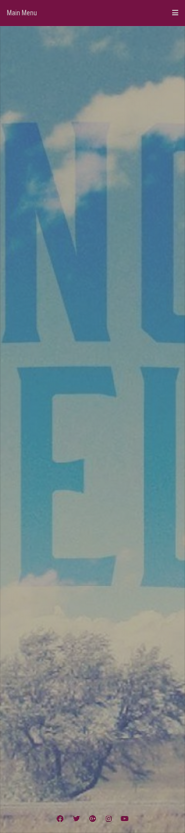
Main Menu (22, 13)
